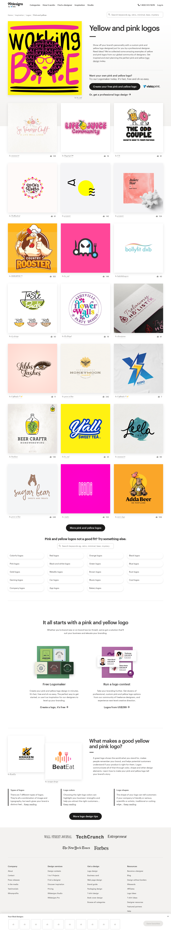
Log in (160, 5)
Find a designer (65, 5)
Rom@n (13, 774)
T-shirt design (93, 893)
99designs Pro (54, 898)
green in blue (68, 396)
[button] (168, 916)
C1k (118, 155)
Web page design (94, 880)
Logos (28, 15)
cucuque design (52, 781)
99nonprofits (13, 893)
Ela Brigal (68, 336)
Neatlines (14, 456)
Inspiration (80, 5)
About (10, 871)
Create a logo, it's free (52, 707)
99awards (131, 884)
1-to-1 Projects (53, 875)
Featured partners (134, 906)
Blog (129, 875)
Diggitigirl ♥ (68, 155)
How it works (49, 5)
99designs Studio (55, 893)
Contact (11, 875)
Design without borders (136, 880)
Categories (35, 5)
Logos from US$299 (115, 707)
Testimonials (13, 889)
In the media (13, 884)
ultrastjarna (121, 336)
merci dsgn (121, 517)
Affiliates (130, 889)
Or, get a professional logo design (108, 94)
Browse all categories (96, 902)
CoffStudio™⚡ (17, 396)
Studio (90, 5)
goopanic (67, 216)
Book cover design (95, 898)
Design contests (54, 871)
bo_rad (79, 97)
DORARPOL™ (16, 276)
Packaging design (94, 889)
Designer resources (135, 902)
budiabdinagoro (123, 276)
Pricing (50, 889)
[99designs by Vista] (15, 5)
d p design (15, 336)
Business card (93, 875)
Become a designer (135, 871)
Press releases (14, 880)
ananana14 (15, 155)
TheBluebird (15, 216)
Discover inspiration (56, 884)
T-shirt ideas (132, 898)
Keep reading (30, 804)
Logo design (92, 871)
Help (129, 911)
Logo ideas (131, 893)
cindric (66, 517)
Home (10, 15)
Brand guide (92, 884)
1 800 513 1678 (147, 5)
